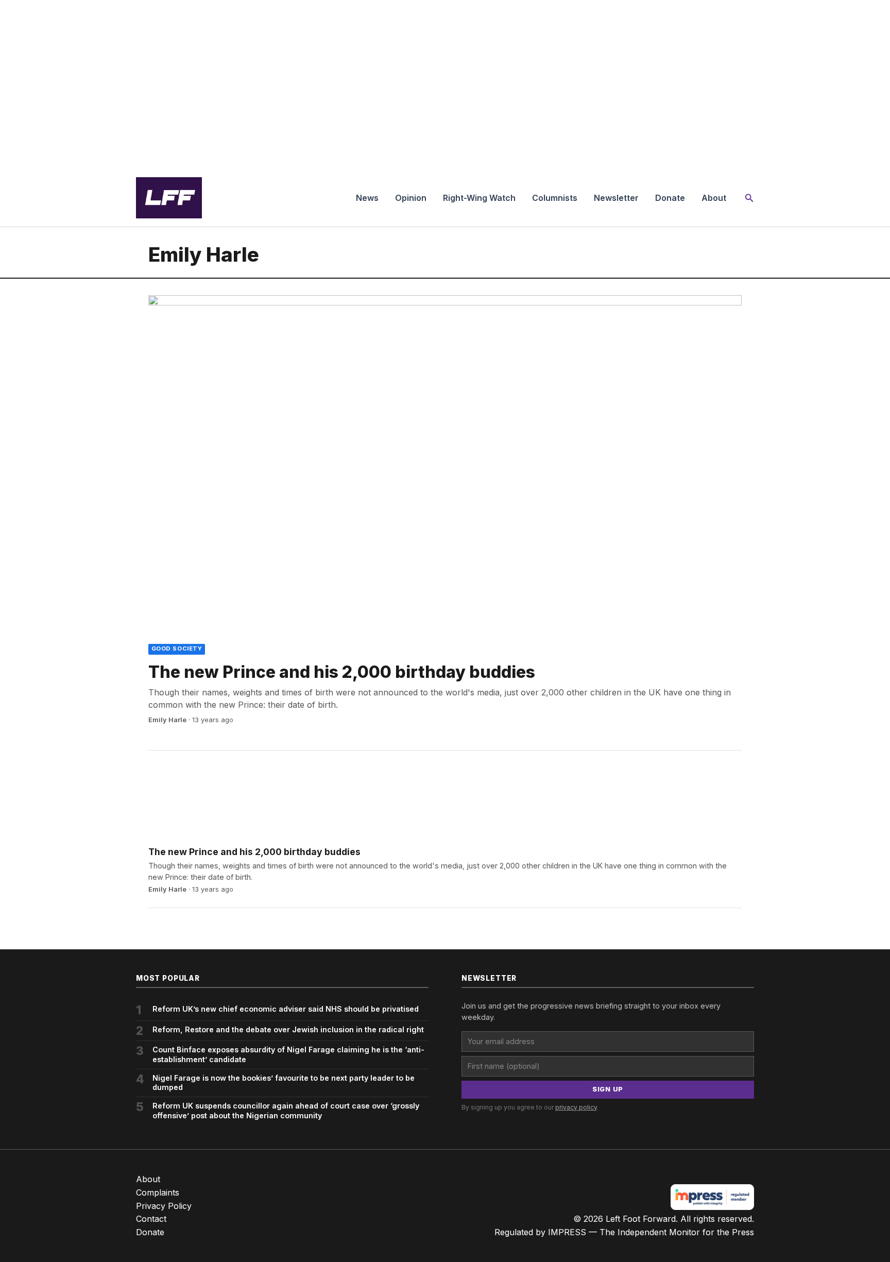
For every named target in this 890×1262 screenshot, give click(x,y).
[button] (749, 198)
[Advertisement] (445, 84)
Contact (151, 1219)
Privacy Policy (164, 1206)
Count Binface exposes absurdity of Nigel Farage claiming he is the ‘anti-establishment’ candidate (288, 1054)
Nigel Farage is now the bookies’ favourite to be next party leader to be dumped (283, 1082)
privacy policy (576, 1107)
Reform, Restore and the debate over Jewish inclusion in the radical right (288, 1029)
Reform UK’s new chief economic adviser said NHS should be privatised (285, 1008)
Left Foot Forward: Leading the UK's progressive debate (169, 197)
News (367, 198)
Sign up (607, 1089)
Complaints (157, 1192)
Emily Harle (167, 720)
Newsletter (616, 198)
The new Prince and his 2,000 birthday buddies (341, 672)
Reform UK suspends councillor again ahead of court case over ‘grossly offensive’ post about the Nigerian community (285, 1110)
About (713, 198)
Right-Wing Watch (479, 198)
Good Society (176, 648)
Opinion (410, 198)
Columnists (554, 198)
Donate (670, 198)
